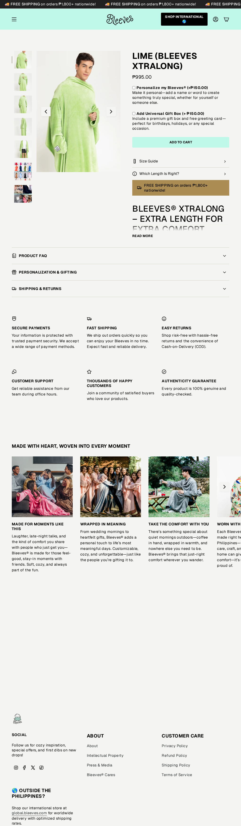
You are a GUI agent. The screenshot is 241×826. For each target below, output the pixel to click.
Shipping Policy (176, 765)
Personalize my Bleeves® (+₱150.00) (172, 87)
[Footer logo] (18, 719)
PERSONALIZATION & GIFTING (48, 272)
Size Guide (148, 161)
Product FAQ (33, 255)
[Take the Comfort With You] (179, 486)
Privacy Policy (175, 745)
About (92, 745)
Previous (46, 111)
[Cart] (226, 19)
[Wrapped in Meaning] (110, 486)
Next (111, 111)
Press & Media (99, 765)
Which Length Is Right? (159, 173)
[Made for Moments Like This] (42, 486)
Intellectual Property (105, 755)
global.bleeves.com (29, 812)
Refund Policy (174, 755)
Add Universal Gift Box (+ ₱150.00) (170, 113)
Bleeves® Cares (101, 774)
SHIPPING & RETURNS (40, 288)
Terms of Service (177, 774)
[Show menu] (14, 19)
